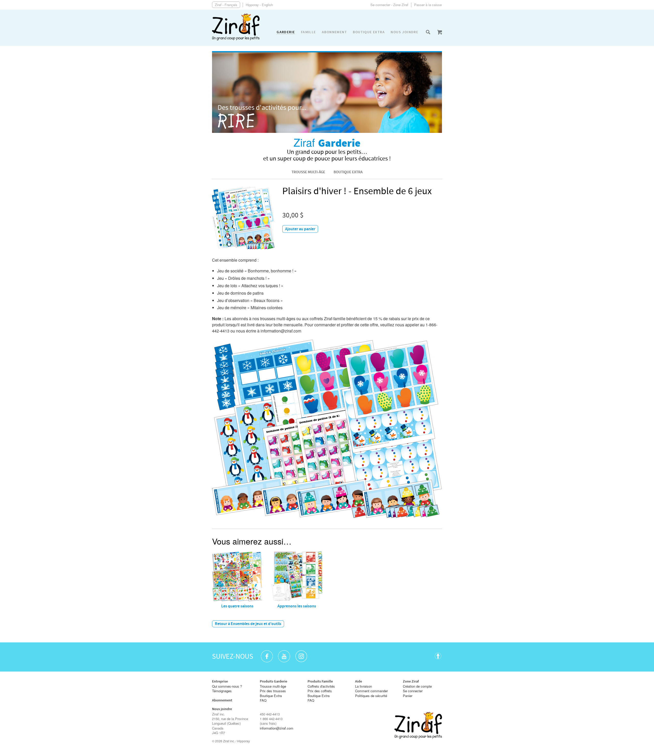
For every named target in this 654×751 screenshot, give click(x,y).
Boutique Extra (348, 172)
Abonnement (334, 32)
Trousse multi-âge (308, 172)
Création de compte (417, 686)
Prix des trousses (273, 691)
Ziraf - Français (226, 4)
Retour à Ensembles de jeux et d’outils (248, 624)
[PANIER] (439, 32)
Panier (407, 696)
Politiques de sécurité (371, 696)
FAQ (263, 700)
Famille (308, 32)
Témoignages (222, 691)
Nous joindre (404, 32)
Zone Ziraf (411, 681)
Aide (358, 681)
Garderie (286, 32)
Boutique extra (369, 32)
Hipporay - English (259, 4)
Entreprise (220, 681)
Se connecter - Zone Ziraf (389, 4)
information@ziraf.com (276, 728)
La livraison (363, 686)
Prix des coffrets (320, 691)
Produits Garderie (273, 681)
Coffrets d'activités (321, 686)
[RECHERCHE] (427, 32)
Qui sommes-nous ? (227, 686)
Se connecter (413, 691)
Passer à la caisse (428, 4)
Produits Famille (320, 681)
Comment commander (371, 691)
